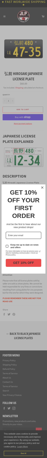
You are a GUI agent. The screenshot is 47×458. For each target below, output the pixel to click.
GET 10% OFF (23, 262)
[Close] (42, 187)
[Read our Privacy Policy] (39, 251)
